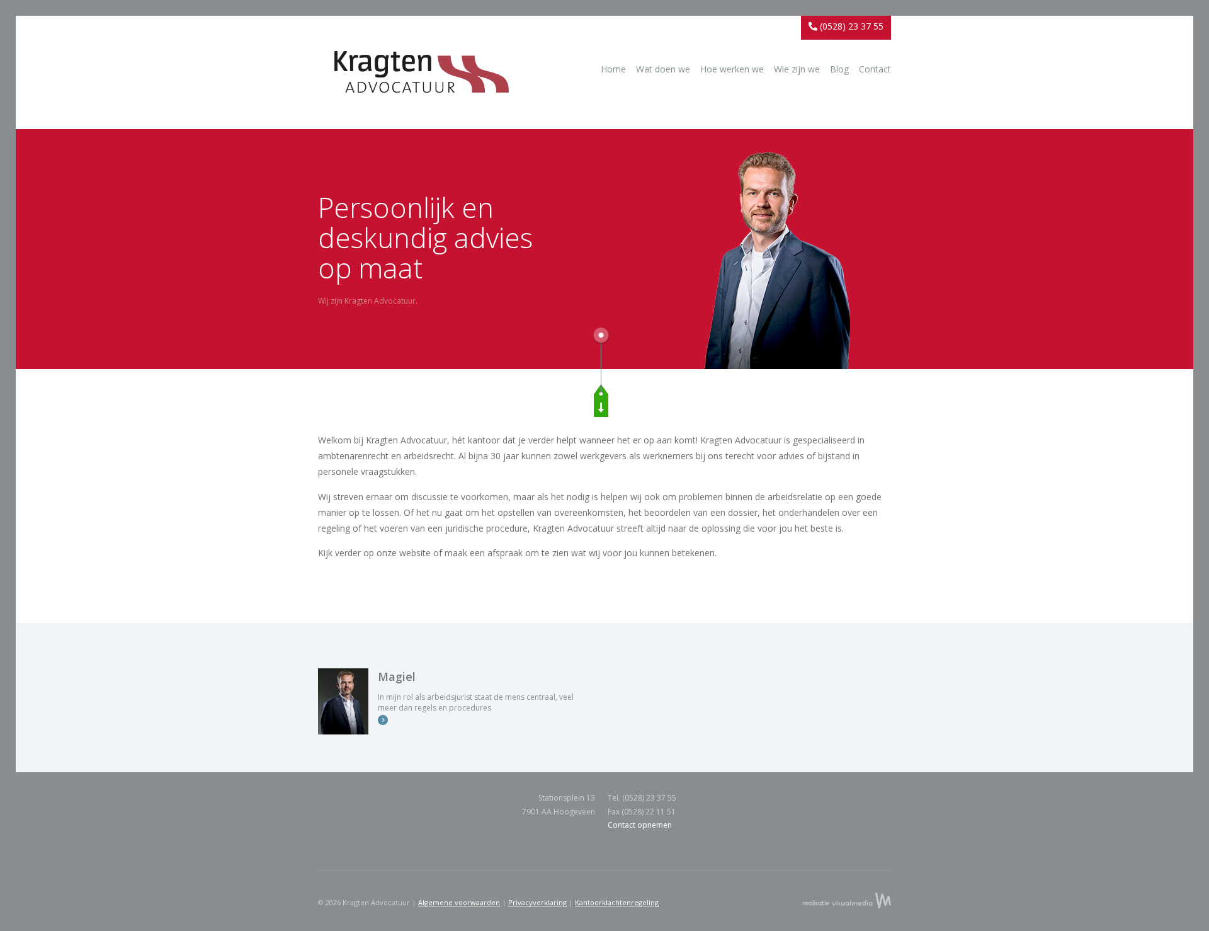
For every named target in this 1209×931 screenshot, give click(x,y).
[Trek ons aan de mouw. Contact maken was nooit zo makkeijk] (601, 401)
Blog (839, 69)
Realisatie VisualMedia (846, 900)
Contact (875, 69)
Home (613, 69)
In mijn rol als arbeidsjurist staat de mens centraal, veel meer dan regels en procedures (476, 691)
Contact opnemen (640, 825)
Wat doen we (663, 69)
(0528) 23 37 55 (850, 26)
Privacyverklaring (537, 902)
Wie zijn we (797, 69)
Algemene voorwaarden (459, 902)
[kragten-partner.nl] (421, 78)
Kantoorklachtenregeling (617, 902)
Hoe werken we (732, 69)
